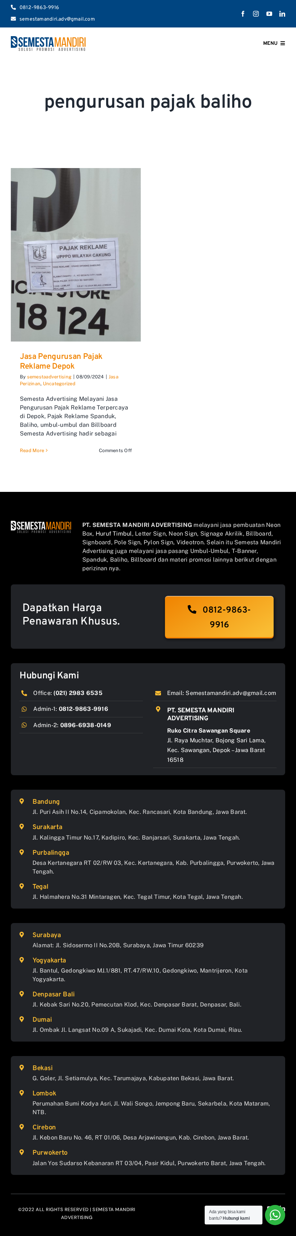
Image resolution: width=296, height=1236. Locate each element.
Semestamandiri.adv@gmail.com (231, 693)
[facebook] (243, 14)
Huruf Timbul (114, 533)
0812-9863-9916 (83, 708)
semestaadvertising (49, 376)
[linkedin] (282, 14)
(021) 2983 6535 (78, 693)
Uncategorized (59, 383)
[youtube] (269, 14)
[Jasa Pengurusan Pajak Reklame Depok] (76, 255)
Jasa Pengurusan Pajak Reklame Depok (61, 361)
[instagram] (256, 14)
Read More (32, 450)
